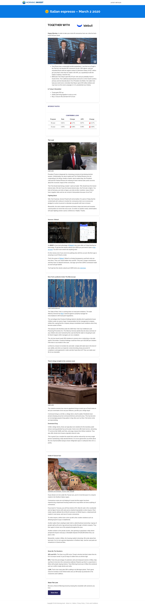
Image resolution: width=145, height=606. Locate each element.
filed (62, 313)
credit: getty (51, 171)
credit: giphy (51, 405)
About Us (68, 603)
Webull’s (71, 245)
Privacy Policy (81, 603)
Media (74, 603)
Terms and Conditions (92, 603)
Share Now (54, 592)
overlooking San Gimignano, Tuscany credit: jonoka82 (61, 491)
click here (83, 268)
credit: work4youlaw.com (54, 308)
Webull (62, 258)
